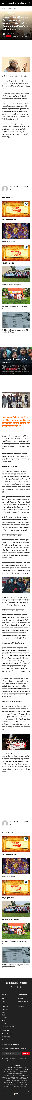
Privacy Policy (7, 1060)
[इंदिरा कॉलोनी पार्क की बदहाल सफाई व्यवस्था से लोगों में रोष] (16, 296)
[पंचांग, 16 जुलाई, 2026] (16, 253)
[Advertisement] (16, 160)
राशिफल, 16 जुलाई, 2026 (8, 241)
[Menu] (3, 3)
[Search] (29, 3)
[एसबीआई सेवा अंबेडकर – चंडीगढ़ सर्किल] (16, 274)
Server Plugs (26, 1091)
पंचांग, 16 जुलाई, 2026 (8, 263)
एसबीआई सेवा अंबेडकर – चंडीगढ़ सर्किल (11, 285)
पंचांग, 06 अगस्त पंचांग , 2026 (9, 219)
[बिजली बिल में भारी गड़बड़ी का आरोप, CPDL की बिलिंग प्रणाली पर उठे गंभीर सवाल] (16, 320)
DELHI (8, 36)
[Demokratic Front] (17, 3)
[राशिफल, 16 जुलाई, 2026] (16, 231)
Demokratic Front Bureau (14, 34)
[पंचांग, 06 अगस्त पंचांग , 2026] (16, 209)
